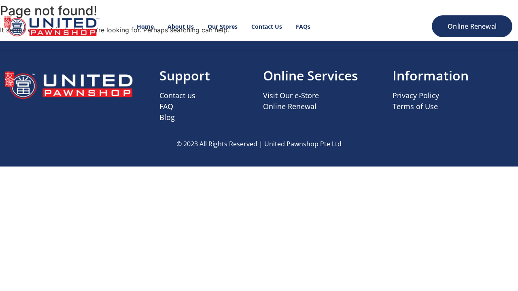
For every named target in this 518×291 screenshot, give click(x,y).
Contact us (177, 95)
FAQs (303, 26)
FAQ (166, 106)
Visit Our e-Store (291, 95)
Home (145, 26)
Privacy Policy (416, 95)
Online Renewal (289, 106)
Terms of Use (415, 106)
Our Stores (223, 26)
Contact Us (266, 26)
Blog (167, 117)
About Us (181, 26)
